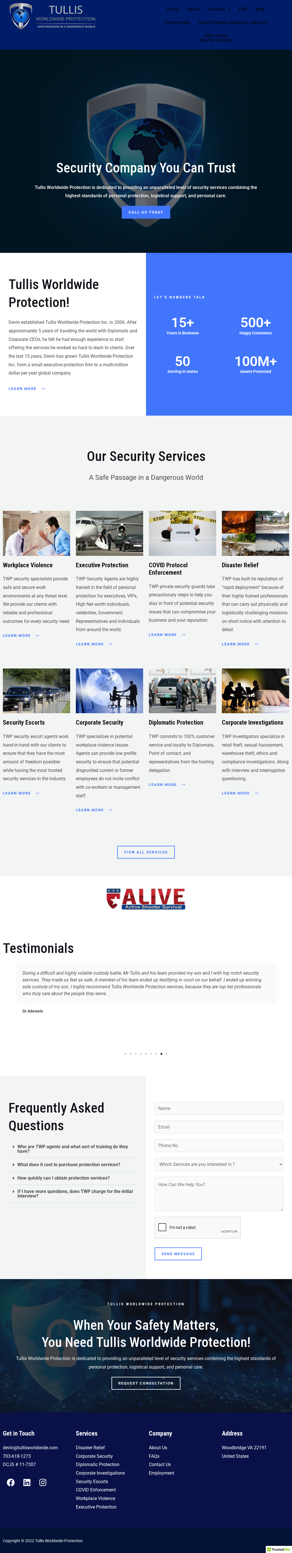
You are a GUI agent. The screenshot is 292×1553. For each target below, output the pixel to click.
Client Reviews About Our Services (232, 22)
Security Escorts (24, 722)
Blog (260, 9)
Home (173, 9)
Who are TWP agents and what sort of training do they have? (72, 1149)
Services (216, 9)
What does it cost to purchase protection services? (68, 1164)
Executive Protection (102, 565)
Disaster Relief (240, 565)
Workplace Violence (28, 565)
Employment (177, 22)
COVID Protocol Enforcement (168, 569)
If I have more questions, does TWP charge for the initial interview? (75, 1194)
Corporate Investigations (252, 722)
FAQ (243, 9)
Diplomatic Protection (176, 722)
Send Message (178, 1254)
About (193, 9)
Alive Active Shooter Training (215, 38)
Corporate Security (99, 722)
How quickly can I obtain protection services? (63, 1178)
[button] (219, 9)
